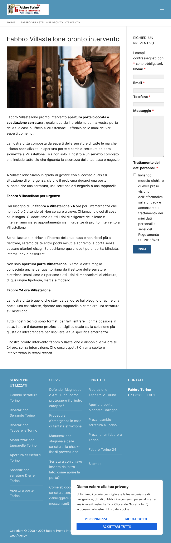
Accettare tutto (117, 526)
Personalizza (96, 519)
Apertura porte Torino (22, 493)
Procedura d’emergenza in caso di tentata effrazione (65, 420)
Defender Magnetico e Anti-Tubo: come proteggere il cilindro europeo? (65, 397)
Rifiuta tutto (136, 519)
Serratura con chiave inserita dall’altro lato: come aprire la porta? (65, 469)
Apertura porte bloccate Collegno (103, 407)
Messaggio (143, 111)
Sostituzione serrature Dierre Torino (22, 475)
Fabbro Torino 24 (102, 449)
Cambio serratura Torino (23, 397)
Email (139, 83)
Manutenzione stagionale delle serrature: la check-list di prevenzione (64, 444)
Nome (139, 69)
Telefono (142, 97)
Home (11, 22)
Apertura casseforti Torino (25, 457)
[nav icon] (162, 9)
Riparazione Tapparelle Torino (23, 427)
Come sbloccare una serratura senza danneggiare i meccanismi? (65, 495)
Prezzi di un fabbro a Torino (105, 437)
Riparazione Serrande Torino (22, 412)
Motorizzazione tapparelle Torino (23, 442)
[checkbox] (134, 175)
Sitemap (96, 464)
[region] (117, 507)
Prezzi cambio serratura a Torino (103, 422)
